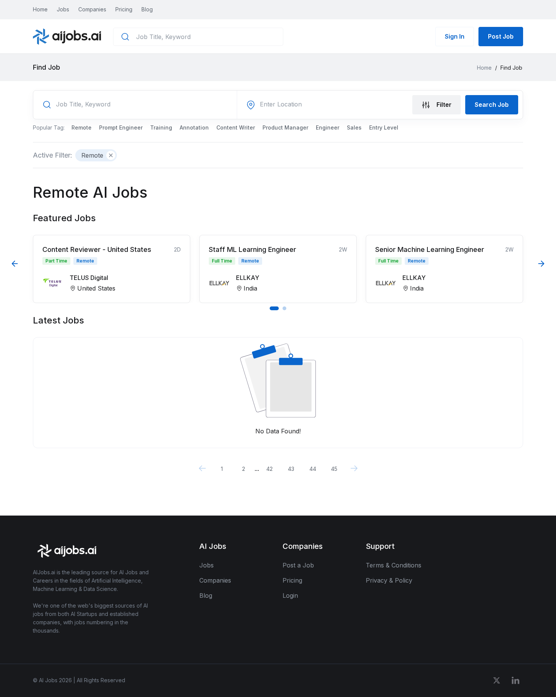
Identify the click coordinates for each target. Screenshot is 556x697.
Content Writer (235, 127)
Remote (81, 127)
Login (290, 595)
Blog (147, 9)
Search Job (492, 104)
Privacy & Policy (389, 580)
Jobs (63, 9)
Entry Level (383, 127)
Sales (354, 127)
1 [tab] (274, 308)
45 (334, 469)
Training (161, 127)
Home (40, 9)
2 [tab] (284, 308)
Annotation (194, 127)
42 (269, 469)
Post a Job (298, 565)
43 (291, 469)
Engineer (327, 127)
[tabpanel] (111, 269)
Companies (92, 9)
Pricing (123, 9)
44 (312, 469)
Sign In (454, 36)
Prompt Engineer (121, 127)
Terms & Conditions (393, 565)
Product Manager (285, 127)
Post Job (501, 36)
